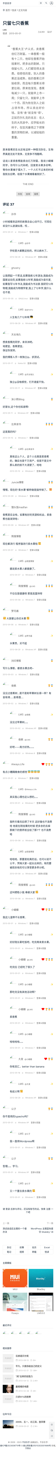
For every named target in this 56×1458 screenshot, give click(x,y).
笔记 (9, 1252)
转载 (34, 1252)
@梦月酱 (28, 636)
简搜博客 (16, 536)
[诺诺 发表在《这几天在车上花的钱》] (6, 1333)
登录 (8, 1209)
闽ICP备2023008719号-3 (11, 1445)
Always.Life (17, 764)
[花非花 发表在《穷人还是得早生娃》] (22, 1333)
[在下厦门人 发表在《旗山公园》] (14, 1333)
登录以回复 (34, 232)
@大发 (27, 1084)
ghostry (15, 267)
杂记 (9, 1247)
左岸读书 (16, 424)
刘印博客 (16, 660)
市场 (20, 194)
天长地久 (16, 334)
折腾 (22, 1247)
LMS (20, 243)
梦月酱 (15, 611)
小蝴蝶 (15, 909)
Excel (47, 1247)
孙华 (13, 214)
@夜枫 (27, 715)
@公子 (27, 1134)
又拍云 (28, 1448)
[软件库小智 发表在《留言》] (38, 1333)
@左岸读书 (29, 449)
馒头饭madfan (19, 507)
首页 (8, 10)
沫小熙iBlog (17, 399)
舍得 (28, 194)
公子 (13, 1109)
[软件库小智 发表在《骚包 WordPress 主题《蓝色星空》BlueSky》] (30, 1333)
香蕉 (36, 194)
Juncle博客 (17, 482)
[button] (41, 3)
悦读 (14, 10)
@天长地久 (29, 374)
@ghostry (29, 310)
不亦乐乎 (7, 3)
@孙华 (27, 243)
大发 (20, 1059)
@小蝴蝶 (28, 935)
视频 (22, 1252)
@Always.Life (31, 789)
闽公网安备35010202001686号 (37, 1445)
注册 (48, 1209)
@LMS (32, 586)
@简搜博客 (29, 561)
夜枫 (13, 685)
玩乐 (34, 1247)
